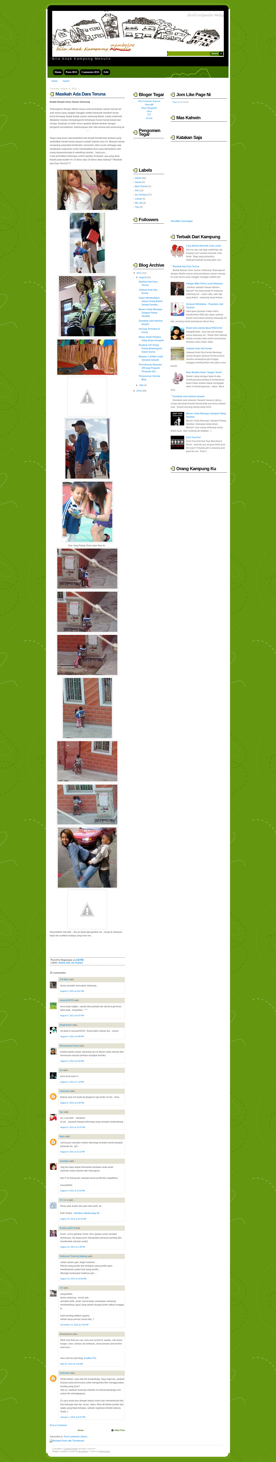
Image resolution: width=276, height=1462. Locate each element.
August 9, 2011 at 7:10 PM (72, 1082)
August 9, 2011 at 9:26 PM (72, 1103)
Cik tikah (64, 979)
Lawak (138, 198)
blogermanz (66, 1025)
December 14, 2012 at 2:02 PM (74, 1325)
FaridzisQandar (71, 1449)
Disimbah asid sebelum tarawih (189, 396)
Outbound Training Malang (73, 1256)
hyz (61, 1112)
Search (215, 53)
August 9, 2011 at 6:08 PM (72, 1036)
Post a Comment (58, 1425)
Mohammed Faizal (69, 1046)
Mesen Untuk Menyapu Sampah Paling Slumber (150, 312)
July (141, 385)
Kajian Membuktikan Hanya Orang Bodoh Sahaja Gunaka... (151, 301)
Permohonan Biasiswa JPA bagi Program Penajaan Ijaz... (150, 368)
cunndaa (64, 1161)
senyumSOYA (67, 1000)
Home (58, 72)
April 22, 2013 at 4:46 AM (71, 1364)
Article (61, 962)
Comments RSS (90, 72)
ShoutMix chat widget (181, 221)
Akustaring (83, 1451)
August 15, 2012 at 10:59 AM (73, 1279)
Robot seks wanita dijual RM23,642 (204, 328)
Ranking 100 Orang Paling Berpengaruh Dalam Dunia (150, 348)
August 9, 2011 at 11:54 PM (72, 1190)
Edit (106, 72)
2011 (139, 273)
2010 (139, 390)
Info (68, 962)
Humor (66, 81)
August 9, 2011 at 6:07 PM (72, 1015)
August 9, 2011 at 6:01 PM (72, 991)
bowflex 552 (90, 1358)
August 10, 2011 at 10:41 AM (73, 1219)
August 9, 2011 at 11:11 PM (72, 1152)
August (142, 277)
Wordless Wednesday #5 (87, 1213)
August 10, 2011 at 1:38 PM (72, 1247)
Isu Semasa (77, 962)
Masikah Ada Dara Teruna (80, 94)
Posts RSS (71, 72)
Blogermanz (176, 102)
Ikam (62, 1136)
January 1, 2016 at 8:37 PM (72, 1417)
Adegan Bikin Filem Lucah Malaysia (204, 283)
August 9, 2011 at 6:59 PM (72, 1061)
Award (138, 182)
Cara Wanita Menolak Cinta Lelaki (203, 245)
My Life (138, 203)
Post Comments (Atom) (75, 1436)
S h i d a (64, 1200)
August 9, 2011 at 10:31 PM (72, 1127)
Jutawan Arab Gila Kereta (199, 348)
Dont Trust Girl (193, 437)
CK (61, 1288)
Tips (137, 207)
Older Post (119, 1430)
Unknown (64, 1091)
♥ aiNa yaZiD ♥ (67, 1228)
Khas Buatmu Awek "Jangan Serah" (204, 372)
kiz (61, 1070)
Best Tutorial (141, 186)
